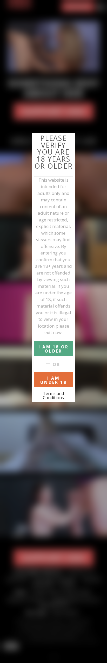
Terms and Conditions (53, 395)
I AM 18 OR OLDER (53, 349)
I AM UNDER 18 (53, 380)
